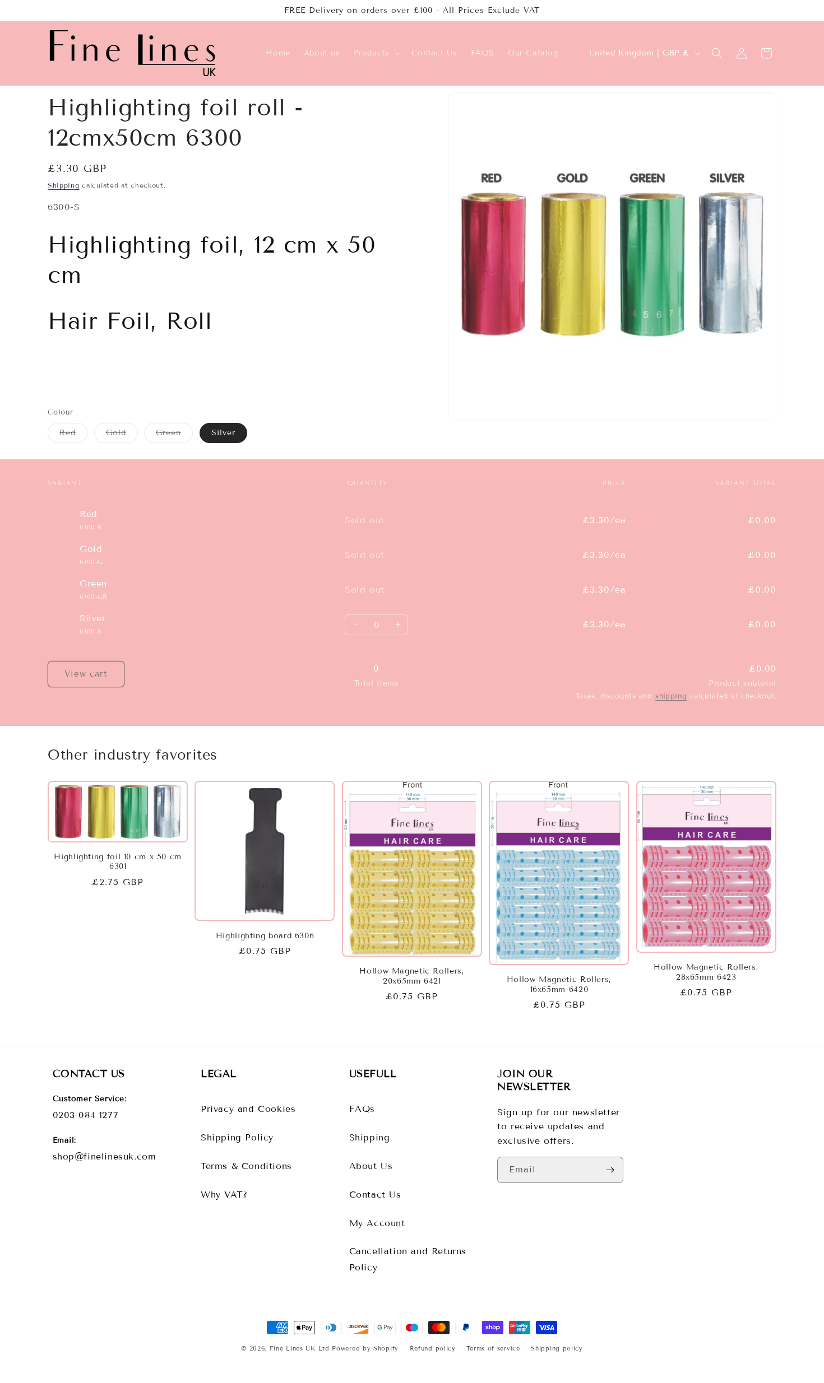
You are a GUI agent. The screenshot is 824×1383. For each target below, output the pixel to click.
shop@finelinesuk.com (104, 1156)
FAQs (362, 1108)
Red (73, 435)
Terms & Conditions (246, 1166)
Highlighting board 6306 (265, 935)
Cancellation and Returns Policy (407, 1259)
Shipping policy (557, 1348)
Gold (122, 435)
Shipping (64, 185)
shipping (671, 696)
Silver (223, 432)
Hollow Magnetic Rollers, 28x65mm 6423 (706, 972)
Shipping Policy (237, 1137)
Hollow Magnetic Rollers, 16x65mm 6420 (559, 984)
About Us (371, 1166)
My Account (377, 1223)
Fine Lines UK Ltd (300, 1348)
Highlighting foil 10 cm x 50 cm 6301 (118, 862)
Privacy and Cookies (248, 1108)
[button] (376, 53)
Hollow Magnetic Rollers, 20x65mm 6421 (411, 976)
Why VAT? (224, 1194)
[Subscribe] (610, 1170)
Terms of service (493, 1348)
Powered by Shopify (365, 1348)
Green (174, 435)
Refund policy (433, 1348)
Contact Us (375, 1194)
